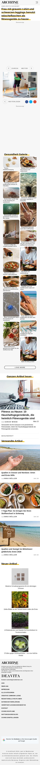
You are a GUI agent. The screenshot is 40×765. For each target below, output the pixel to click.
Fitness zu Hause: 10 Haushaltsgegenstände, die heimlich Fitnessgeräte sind (18, 415)
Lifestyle (8, 6)
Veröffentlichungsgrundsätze (13, 705)
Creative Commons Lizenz (11, 695)
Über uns (4, 686)
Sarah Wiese (11, 422)
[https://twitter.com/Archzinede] (26, 734)
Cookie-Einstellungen (10, 717)
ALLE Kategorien (7, 692)
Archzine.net (11, 663)
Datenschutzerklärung (10, 702)
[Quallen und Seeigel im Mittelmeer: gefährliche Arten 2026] (20, 534)
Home (3, 6)
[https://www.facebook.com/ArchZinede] (13, 734)
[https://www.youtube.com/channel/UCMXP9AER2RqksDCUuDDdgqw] (23, 734)
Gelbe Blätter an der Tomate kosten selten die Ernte (21, 609)
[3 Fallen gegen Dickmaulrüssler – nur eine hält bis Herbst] (20, 651)
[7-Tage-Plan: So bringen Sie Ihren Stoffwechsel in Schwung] (20, 496)
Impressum (5, 689)
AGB (2, 683)
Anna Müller (10, 478)
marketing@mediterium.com (15, 679)
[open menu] (37, 2)
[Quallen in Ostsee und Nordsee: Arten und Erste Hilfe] (20, 457)
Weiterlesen (13, 101)
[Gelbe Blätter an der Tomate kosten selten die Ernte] (20, 607)
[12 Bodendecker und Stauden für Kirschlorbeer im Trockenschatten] (20, 628)
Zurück (14, 68)
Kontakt (4, 708)
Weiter (25, 68)
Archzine (11, 2)
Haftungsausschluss (9, 714)
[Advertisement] (20, 43)
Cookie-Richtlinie (8, 711)
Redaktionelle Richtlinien (11, 698)
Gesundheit (15, 6)
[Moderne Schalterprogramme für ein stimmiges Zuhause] (20, 584)
